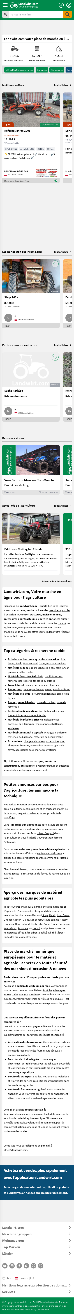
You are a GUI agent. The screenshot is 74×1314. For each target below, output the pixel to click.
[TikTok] (26, 1265)
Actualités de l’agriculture (19, 505)
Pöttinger (64, 924)
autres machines (13, 862)
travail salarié (28, 837)
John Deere (63, 915)
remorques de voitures (57, 689)
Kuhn (47, 924)
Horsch (36, 928)
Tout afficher (61, 85)
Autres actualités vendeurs (56, 581)
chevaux (19, 829)
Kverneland (10, 928)
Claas (42, 663)
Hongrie (23, 994)
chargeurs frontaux (34, 741)
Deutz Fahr (36, 924)
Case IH (17, 919)
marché (62, 623)
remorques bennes (34, 689)
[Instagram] (12, 1265)
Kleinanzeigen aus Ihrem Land (22, 252)
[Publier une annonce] (61, 5)
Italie (15, 994)
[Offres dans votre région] (5, 14)
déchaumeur (41, 685)
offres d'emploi (45, 833)
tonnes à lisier (15, 715)
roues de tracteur (46, 702)
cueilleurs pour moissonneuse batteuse (40, 724)
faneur (65, 667)
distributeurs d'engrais (51, 711)
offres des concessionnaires (19, 69)
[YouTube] (5, 1265)
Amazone (23, 928)
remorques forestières (20, 680)
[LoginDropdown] (69, 5)
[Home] (24, 5)
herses (29, 685)
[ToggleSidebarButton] (5, 5)
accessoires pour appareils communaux (37, 857)
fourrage (44, 813)
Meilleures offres (13, 85)
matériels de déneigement (48, 736)
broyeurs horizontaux (44, 693)
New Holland (30, 663)
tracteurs (51, 808)
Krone (54, 924)
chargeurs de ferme (55, 732)
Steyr (45, 915)
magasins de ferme (28, 813)
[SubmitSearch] (67, 14)
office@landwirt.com (15, 1150)
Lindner (8, 919)
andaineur (54, 667)
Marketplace (57, 69)
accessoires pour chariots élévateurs (35, 749)
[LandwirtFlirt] (40, 1265)
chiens (39, 829)
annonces (42, 69)
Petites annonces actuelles (19, 345)
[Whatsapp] (33, 1265)
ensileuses (13, 728)
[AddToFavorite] (55, 97)
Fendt (18, 663)
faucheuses (41, 667)
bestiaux (8, 829)
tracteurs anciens (56, 663)
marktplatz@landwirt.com (37, 1309)
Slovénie (34, 994)
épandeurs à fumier (35, 715)
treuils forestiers (54, 676)
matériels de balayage (20, 736)
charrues (54, 685)
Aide (9, 1278)
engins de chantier (34, 808)
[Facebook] (19, 1265)
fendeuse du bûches (44, 680)
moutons (30, 829)
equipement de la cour (49, 853)
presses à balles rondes (20, 672)
